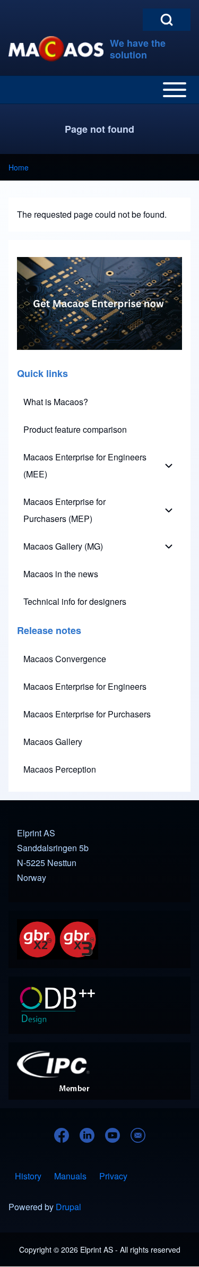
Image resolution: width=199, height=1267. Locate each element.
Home (18, 167)
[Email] (138, 1135)
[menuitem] (99, 402)
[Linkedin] (87, 1135)
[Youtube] (112, 1135)
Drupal (68, 1207)
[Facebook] (61, 1135)
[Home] (55, 48)
